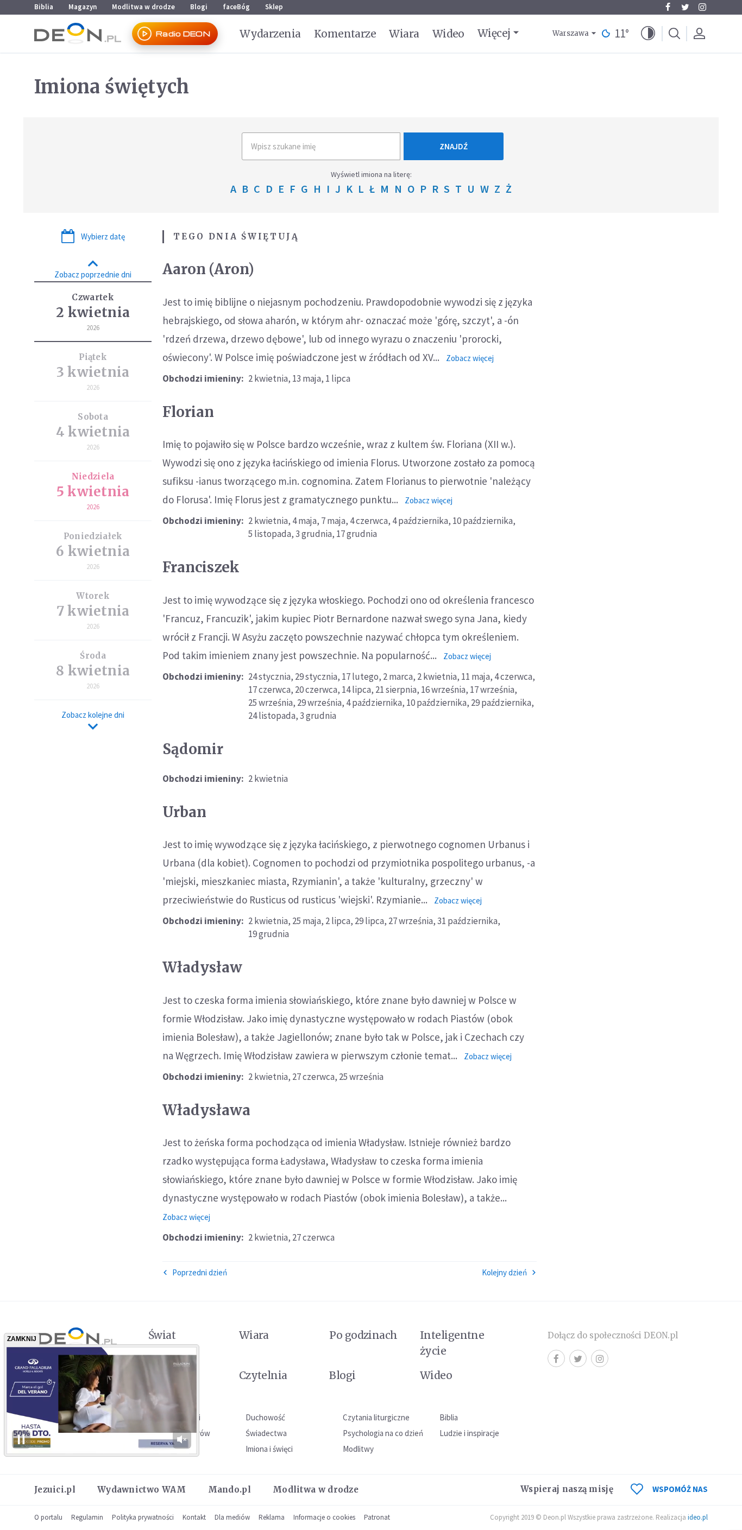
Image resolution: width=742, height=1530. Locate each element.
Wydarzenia (270, 33)
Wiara (404, 33)
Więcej (494, 33)
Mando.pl (229, 1489)
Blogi (198, 6)
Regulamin (87, 1517)
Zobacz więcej (470, 358)
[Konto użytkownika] (699, 33)
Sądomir (192, 749)
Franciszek (201, 567)
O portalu (48, 1517)
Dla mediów (232, 1517)
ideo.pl (698, 1517)
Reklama (272, 1517)
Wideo (448, 33)
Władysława (206, 1110)
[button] (648, 33)
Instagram (702, 7)
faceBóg (236, 6)
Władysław (202, 967)
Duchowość (265, 1417)
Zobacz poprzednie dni (92, 274)
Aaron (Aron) (208, 269)
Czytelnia (263, 1375)
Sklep (274, 6)
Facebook (667, 7)
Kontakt (194, 1517)
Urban (184, 812)
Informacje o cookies (324, 1517)
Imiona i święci (269, 1449)
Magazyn (82, 6)
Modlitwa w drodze (143, 6)
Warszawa (570, 33)
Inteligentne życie (452, 1343)
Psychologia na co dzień (383, 1433)
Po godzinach (363, 1335)
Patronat (377, 1517)
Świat (161, 1335)
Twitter (685, 7)
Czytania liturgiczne (376, 1417)
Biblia (43, 6)
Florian (188, 412)
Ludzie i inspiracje (469, 1433)
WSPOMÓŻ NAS (680, 1489)
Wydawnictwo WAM (141, 1489)
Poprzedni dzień (199, 1272)
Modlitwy (358, 1449)
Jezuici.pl (55, 1489)
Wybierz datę (103, 236)
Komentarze (345, 33)
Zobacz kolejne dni (92, 715)
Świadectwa (266, 1433)
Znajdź (453, 146)
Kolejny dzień (504, 1272)
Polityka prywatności (143, 1517)
